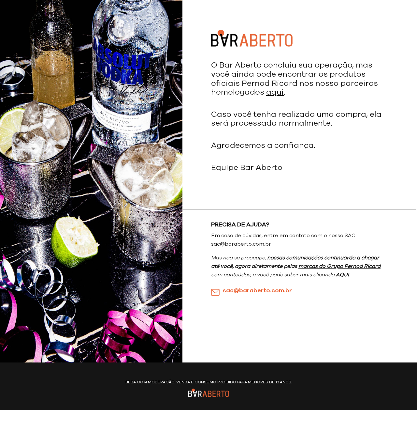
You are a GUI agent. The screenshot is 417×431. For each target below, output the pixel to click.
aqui (275, 92)
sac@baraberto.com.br (241, 244)
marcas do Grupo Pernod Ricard (339, 266)
